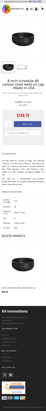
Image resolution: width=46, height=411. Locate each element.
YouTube (10, 375)
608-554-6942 (35, 1)
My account (6, 357)
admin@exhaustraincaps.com (13, 323)
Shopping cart (7, 361)
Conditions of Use (8, 342)
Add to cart (28, 124)
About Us (5, 335)
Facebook (4, 375)
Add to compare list (19, 133)
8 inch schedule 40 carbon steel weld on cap (18, 288)
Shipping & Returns (9, 338)
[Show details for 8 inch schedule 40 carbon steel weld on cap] (23, 264)
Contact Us (6, 345)
